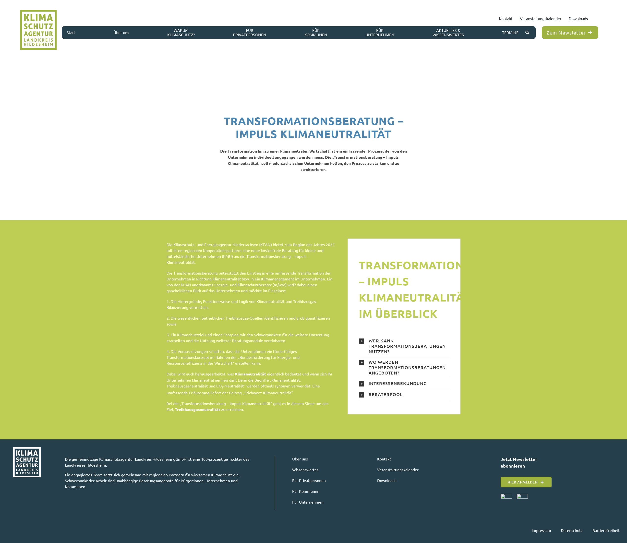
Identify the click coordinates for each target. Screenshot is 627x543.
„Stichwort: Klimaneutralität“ (268, 392)
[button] (404, 346)
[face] (506, 495)
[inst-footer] (522, 495)
